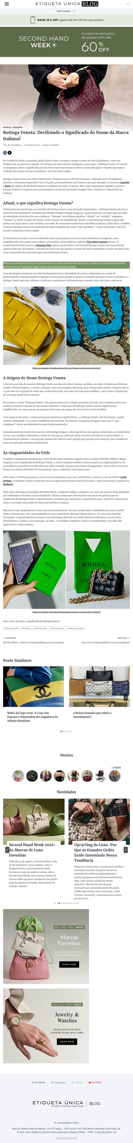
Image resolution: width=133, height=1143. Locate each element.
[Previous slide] (7, 850)
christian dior (40, 628)
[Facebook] (5, 153)
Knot (7, 186)
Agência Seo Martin (66, 1137)
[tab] (61, 731)
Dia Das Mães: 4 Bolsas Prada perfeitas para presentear (33, 640)
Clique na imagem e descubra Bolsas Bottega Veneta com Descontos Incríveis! (66, 368)
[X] (10, 153)
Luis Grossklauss (13, 145)
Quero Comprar (64, 11)
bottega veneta (11, 628)
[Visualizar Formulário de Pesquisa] (127, 4)
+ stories (116, 767)
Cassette (124, 182)
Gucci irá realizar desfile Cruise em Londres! (105, 640)
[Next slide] (126, 850)
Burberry (8, 484)
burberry (26, 628)
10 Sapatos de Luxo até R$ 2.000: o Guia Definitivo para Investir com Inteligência (97, 852)
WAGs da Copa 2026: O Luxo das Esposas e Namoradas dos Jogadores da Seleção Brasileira (32, 716)
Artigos (7, 127)
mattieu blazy (57, 628)
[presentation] (33, 686)
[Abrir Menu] (7, 4)
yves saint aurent (75, 628)
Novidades (17, 127)
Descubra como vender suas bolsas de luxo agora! (49, 266)
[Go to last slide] (7, 698)
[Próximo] (126, 698)
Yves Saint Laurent (97, 241)
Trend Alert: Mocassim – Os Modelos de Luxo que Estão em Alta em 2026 (32, 850)
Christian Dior (43, 245)
